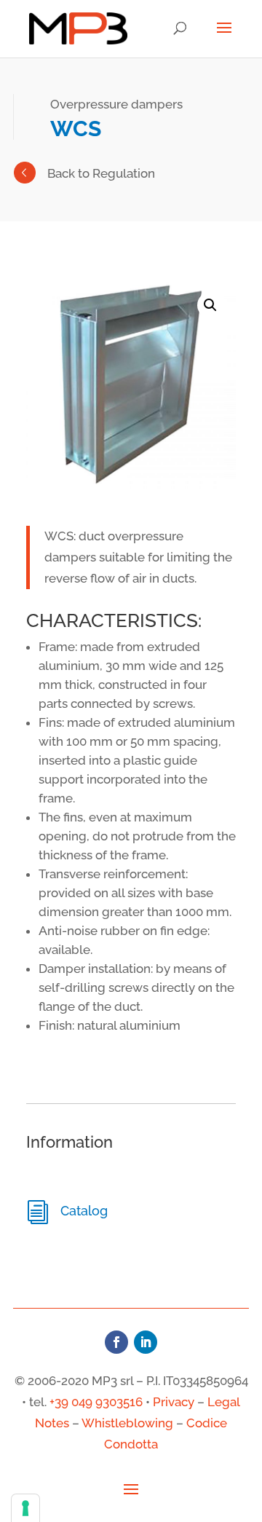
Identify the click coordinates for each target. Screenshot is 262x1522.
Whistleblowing (127, 1423)
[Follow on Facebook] (116, 1342)
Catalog (84, 1210)
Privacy (173, 1402)
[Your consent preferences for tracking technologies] (25, 1508)
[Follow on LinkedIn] (145, 1342)
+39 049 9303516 (96, 1402)
